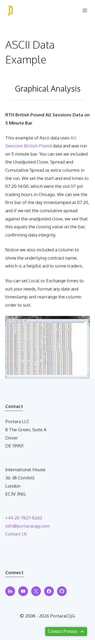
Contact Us (16, 534)
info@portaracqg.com (27, 526)
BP (73, 186)
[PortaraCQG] (10, 11)
